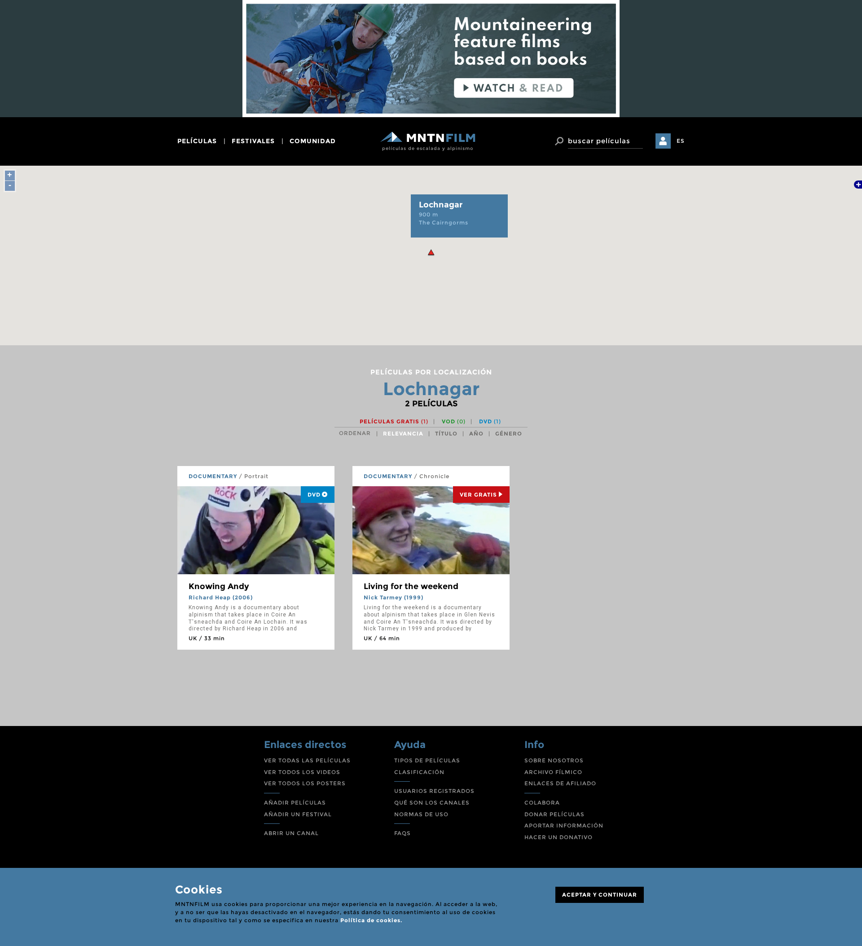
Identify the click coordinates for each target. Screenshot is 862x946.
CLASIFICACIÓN (419, 772)
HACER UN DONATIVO (558, 837)
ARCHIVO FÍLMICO (553, 772)
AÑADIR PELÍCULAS (295, 802)
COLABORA (542, 802)
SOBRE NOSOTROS (554, 760)
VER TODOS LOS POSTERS (305, 783)
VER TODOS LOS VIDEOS (302, 772)
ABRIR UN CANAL (291, 833)
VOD (454, 421)
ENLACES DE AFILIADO (560, 783)
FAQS (402, 833)
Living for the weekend (411, 586)
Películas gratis (394, 421)
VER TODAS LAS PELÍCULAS (307, 760)
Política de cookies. (371, 920)
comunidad (313, 141)
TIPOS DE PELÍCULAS (427, 760)
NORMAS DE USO (421, 814)
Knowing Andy (219, 586)
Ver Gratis (478, 494)
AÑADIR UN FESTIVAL (298, 814)
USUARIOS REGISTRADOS (434, 791)
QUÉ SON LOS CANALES (432, 802)
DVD (490, 421)
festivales (253, 141)
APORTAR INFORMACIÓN (563, 825)
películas (197, 141)
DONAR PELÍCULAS (554, 814)
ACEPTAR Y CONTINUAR (599, 894)
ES (681, 140)
